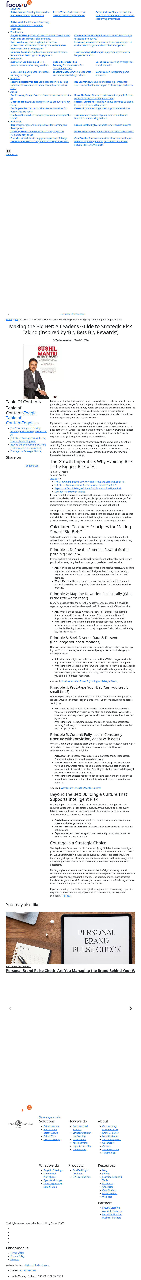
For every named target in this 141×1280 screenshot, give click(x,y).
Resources (15, 121)
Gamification (79, 1149)
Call (36, 465)
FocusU (67, 895)
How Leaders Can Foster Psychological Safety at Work (88, 681)
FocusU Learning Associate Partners (112, 1209)
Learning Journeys (53, 1183)
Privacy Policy (17, 1256)
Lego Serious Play (82, 1146)
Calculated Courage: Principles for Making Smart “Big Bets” (85, 485)
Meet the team (110, 1136)
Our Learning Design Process (110, 1128)
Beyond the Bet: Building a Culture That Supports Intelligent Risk (88, 488)
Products (15, 78)
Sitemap (14, 1259)
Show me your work (49, 1117)
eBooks (106, 1173)
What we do (16, 32)
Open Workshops (53, 1180)
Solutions (15, 8)
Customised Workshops (50, 1175)
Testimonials (108, 1152)
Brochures (107, 1183)
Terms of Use (17, 1252)
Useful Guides (109, 1193)
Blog (17, 319)
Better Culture (51, 1132)
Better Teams (50, 1129)
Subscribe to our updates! (85, 1117)
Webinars (107, 1196)
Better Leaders (51, 1126)
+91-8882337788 (28, 1270)
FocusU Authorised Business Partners (112, 1216)
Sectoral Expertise (111, 1139)
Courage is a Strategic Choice (25, 451)
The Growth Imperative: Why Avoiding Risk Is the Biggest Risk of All (28, 431)
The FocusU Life (110, 1149)
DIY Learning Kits (82, 1176)
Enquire (30, 465)
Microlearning (80, 1142)
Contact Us (11, 154)
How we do (16, 58)
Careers (106, 1146)
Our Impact (108, 1142)
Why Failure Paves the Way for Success (80, 787)
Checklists (107, 1186)
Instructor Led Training (80, 1128)
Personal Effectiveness (72, 313)
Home (9, 319)
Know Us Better (110, 1132)
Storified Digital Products (81, 1172)
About (13, 91)
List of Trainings (52, 1139)
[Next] (131, 1008)
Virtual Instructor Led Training (82, 1134)
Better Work (50, 1136)
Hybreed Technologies (37, 1265)
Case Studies (79, 1139)
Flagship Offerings (53, 1170)
